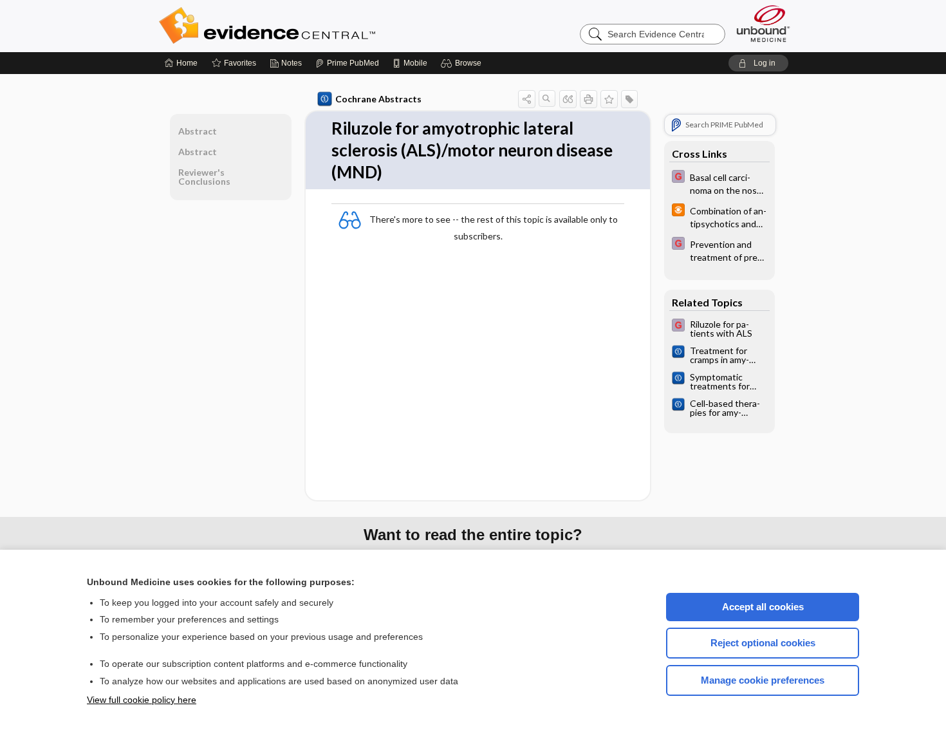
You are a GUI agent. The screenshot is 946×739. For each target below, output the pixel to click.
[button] (463, 63)
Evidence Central (318, 25)
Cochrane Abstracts (378, 98)
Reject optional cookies (762, 642)
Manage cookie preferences (762, 680)
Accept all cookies (763, 606)
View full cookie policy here (141, 700)
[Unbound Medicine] (763, 23)
